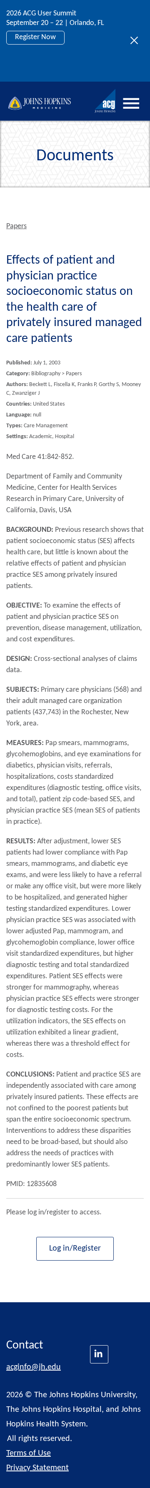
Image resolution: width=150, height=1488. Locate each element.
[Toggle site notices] (136, 40)
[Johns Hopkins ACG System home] (105, 101)
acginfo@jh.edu (33, 1367)
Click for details (38, 66)
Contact (24, 1345)
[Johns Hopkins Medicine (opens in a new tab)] (99, 1354)
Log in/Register (75, 1248)
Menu (131, 103)
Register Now (35, 37)
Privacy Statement (37, 1468)
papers (16, 226)
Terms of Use (28, 1453)
